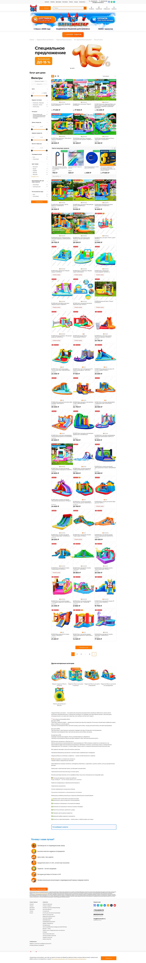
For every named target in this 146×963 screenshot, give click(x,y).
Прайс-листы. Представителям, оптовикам (54, 930)
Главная (32, 39)
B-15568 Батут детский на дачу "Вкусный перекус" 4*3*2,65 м (103, 336)
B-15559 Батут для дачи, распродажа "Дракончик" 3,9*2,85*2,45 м (83, 434)
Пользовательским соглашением (76, 959)
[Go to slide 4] (75, 68)
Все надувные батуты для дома (82, 39)
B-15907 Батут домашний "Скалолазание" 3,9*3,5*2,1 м (102, 271)
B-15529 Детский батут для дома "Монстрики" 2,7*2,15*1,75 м (104, 205)
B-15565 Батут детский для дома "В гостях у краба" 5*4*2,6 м (104, 369)
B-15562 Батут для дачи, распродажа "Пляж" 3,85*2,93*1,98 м (83, 402)
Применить (39, 201)
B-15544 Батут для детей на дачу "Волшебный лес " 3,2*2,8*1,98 (82, 601)
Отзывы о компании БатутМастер (51, 907)
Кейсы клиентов (47, 939)
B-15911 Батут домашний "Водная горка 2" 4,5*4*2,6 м (60, 271)
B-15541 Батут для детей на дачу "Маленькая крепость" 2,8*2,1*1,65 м (82, 634)
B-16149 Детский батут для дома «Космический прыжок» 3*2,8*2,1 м (82, 139)
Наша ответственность (48, 933)
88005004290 (104, 1)
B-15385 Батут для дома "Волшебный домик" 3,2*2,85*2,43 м (83, 205)
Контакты (65, 2)
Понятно (109, 958)
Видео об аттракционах (49, 916)
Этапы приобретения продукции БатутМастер (55, 926)
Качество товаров (47, 918)
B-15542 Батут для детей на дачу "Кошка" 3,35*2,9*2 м (60, 634)
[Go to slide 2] (72, 68)
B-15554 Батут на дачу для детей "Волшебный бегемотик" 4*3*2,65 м (61, 500)
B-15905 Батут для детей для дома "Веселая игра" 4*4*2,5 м (82, 304)
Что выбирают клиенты (60, 827)
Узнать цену (56, 274)
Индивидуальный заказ (49, 921)
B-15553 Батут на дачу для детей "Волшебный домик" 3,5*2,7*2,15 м (82, 502)
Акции (76, 2)
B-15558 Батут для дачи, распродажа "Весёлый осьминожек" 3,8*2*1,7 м (105, 436)
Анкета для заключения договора (51, 912)
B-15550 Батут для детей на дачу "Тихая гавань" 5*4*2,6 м (82, 535)
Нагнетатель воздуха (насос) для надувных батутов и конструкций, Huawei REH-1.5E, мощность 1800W (108, 168)
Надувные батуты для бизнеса (45, 39)
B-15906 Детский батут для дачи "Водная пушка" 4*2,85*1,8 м (60, 304)
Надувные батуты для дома (63, 39)
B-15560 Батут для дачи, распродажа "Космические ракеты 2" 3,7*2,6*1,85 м (61, 436)
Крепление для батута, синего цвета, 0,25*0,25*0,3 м (91, 167)
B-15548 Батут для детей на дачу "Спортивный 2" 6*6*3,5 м (60, 568)
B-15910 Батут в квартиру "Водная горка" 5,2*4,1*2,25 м (82, 271)
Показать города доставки (38, 889)
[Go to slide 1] (70, 68)
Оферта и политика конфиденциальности (40, 943)
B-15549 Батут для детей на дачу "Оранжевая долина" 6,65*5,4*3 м (104, 535)
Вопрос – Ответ (47, 928)
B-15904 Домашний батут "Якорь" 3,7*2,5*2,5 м (104, 302)
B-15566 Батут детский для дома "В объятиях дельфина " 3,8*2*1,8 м (82, 369)
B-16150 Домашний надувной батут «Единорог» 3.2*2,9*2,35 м (104, 139)
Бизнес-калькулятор (48, 914)
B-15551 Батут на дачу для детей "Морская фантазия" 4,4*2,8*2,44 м (60, 535)
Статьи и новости (47, 905)
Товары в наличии (47, 937)
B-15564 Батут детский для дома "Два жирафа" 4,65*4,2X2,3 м (61, 402)
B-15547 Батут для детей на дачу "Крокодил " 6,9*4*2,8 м (82, 568)
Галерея (45, 932)
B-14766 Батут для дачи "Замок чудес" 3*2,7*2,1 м (105, 238)
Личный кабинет (47, 909)
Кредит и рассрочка (48, 923)
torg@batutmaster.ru (98, 2)
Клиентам (82, 2)
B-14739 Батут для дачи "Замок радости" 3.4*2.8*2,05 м (59, 205)
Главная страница (47, 904)
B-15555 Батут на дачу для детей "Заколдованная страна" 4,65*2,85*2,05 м (105, 468)
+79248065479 (94, 1)
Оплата (52, 2)
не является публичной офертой (40, 893)
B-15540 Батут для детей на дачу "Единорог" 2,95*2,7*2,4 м (104, 634)
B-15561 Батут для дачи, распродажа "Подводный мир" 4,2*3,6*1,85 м (105, 402)
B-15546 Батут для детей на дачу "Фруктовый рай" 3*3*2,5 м (104, 568)
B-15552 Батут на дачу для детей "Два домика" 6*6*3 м (105, 502)
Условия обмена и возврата (37, 945)
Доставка (58, 2)
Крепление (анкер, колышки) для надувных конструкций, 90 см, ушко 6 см (59, 168)
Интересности (46, 925)
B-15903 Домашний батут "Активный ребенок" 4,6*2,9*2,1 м (61, 336)
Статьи (71, 2)
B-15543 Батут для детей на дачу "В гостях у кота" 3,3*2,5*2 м (104, 601)
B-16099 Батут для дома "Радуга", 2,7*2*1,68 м (82, 104)
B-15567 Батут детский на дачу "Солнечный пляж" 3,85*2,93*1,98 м (60, 369)
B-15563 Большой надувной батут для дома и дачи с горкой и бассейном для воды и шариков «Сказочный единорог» (105, 105)
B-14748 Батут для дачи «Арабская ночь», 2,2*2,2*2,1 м (60, 104)
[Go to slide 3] (73, 68)
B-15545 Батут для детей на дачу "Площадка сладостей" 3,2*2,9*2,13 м (61, 601)
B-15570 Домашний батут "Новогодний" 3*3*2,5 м (80, 336)
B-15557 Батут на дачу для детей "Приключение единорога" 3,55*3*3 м (61, 469)
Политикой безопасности (58, 959)
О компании (46, 911)
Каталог (47, 2)
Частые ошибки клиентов (49, 935)
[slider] (32, 96)
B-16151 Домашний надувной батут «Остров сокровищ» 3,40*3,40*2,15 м (61, 238)
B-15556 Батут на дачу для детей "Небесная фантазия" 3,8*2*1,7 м (82, 469)
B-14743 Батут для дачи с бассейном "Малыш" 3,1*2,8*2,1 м (61, 139)
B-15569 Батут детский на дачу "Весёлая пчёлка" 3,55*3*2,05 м (81, 238)
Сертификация (46, 919)
